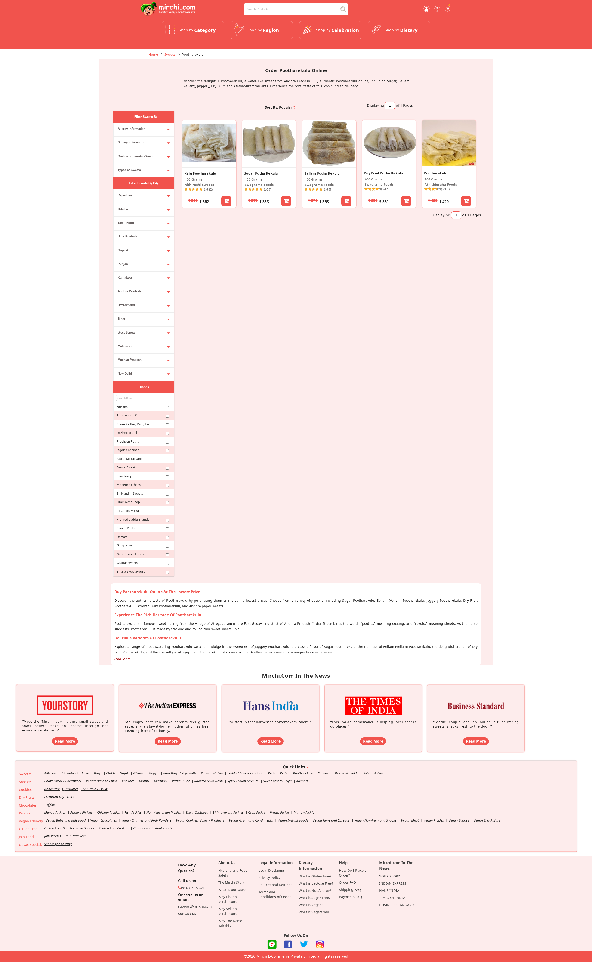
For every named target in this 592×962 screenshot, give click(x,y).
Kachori (302, 781)
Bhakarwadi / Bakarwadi (62, 781)
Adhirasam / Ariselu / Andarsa (66, 773)
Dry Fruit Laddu (346, 773)
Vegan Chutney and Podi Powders (146, 820)
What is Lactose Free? (316, 883)
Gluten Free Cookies (114, 828)
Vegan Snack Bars (487, 820)
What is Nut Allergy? (315, 890)
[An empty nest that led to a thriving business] (167, 699)
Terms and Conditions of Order (275, 894)
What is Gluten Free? (315, 876)
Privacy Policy (269, 877)
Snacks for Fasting (58, 844)
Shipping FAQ (350, 889)
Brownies (71, 789)
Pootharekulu (303, 773)
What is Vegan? (311, 905)
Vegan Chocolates (103, 820)
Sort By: (271, 107)
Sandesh (324, 773)
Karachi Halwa (212, 773)
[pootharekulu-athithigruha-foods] (449, 164)
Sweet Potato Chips (277, 781)
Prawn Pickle (279, 812)
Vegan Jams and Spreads (331, 820)
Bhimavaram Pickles (228, 812)
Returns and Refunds (275, 885)
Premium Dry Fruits (59, 797)
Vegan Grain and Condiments (251, 820)
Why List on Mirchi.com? (228, 899)
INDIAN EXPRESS (392, 883)
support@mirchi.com (195, 906)
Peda (271, 773)
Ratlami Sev (181, 781)
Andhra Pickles (81, 812)
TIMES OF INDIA (392, 897)
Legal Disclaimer (272, 870)
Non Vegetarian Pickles (163, 812)
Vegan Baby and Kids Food (66, 820)
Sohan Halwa (373, 773)
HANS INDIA (389, 890)
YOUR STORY (389, 876)
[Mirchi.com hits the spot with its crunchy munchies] (373, 699)
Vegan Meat (410, 820)
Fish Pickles (133, 812)
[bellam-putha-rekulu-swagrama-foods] (329, 164)
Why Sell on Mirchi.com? (228, 911)
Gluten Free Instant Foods (152, 828)
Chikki (110, 773)
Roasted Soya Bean (208, 781)
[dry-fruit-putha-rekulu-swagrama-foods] (389, 164)
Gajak (124, 773)
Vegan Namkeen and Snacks (375, 820)
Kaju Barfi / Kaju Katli (179, 773)
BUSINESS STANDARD (396, 905)
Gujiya (154, 773)
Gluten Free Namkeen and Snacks (69, 828)
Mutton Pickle (304, 812)
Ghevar (138, 773)
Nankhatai (52, 789)
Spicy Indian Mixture (242, 781)
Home (153, 54)
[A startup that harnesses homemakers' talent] (270, 699)
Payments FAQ (350, 897)
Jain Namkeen (76, 836)
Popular (285, 107)
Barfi (98, 773)
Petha (284, 773)
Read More (122, 659)
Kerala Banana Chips (101, 781)
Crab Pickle (256, 812)
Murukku (160, 781)
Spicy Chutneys (197, 812)
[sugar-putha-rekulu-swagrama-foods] (269, 164)
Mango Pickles (55, 812)
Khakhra (128, 781)
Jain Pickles (52, 836)
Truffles (49, 804)
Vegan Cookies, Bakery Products (200, 820)
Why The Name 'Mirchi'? (230, 923)
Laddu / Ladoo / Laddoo (245, 773)
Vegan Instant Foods (293, 820)
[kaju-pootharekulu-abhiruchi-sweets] (209, 164)
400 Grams (193, 179)
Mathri (144, 781)
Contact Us (187, 913)
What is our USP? (232, 889)
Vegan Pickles (433, 820)
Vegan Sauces (459, 820)
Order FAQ (347, 882)
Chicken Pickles (108, 812)
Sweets (170, 54)
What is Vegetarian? (314, 912)
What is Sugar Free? (314, 897)
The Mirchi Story (231, 882)
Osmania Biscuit (95, 789)
